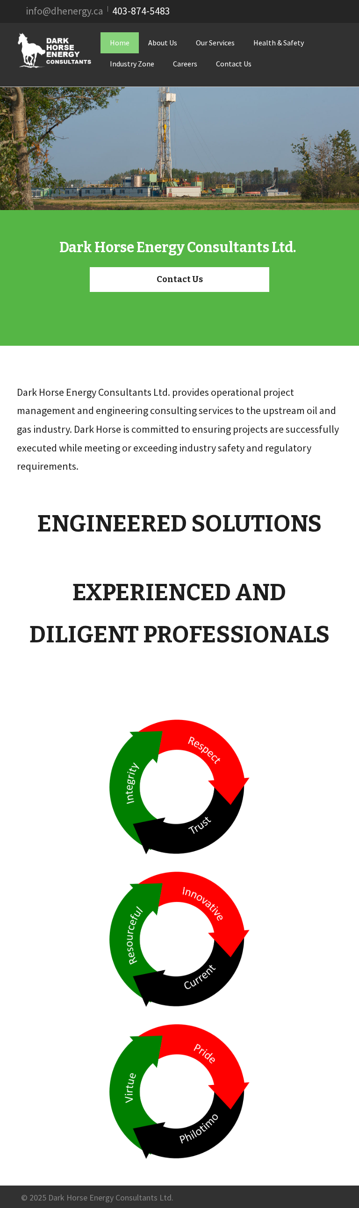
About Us (162, 42)
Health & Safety (278, 42)
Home (119, 42)
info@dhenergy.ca (64, 11)
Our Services (215, 42)
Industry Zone (132, 63)
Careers (185, 63)
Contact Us (233, 63)
